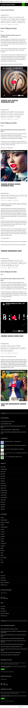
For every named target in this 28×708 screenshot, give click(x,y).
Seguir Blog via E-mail (6, 659)
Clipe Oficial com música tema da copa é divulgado (13, 348)
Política (2, 555)
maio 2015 (3, 478)
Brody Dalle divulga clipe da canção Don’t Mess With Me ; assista (13, 19)
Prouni (19, 250)
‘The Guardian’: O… (18, 441)
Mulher (2, 548)
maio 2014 (3, 506)
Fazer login (3, 577)
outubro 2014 (3, 495)
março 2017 (3, 466)
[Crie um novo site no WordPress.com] (14, 1)
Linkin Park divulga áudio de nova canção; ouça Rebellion (14, 263)
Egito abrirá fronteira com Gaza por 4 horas (9, 628)
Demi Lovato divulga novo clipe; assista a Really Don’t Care (12, 114)
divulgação (14, 100)
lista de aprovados (12, 250)
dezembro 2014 (4, 490)
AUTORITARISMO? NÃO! (6, 423)
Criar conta (3, 575)
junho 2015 (3, 476)
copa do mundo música (14, 403)
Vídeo (12, 102)
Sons (2, 559)
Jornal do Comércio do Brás (8, 4)
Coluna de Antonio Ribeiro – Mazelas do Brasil (10, 429)
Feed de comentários (5, 582)
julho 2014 (3, 502)
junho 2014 (3, 504)
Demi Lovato (4, 184)
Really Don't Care (5, 185)
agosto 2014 (3, 499)
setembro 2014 (4, 497)
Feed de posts (3, 580)
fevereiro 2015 (4, 485)
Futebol (2, 538)
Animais (2, 517)
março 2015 (3, 483)
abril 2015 (3, 480)
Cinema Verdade (4, 527)
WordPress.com (4, 584)
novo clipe (17, 184)
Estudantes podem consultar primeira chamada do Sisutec (12, 638)
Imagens (2, 541)
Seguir (3, 669)
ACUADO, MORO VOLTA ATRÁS (7, 421)
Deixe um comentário (14, 24)
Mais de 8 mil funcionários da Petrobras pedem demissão (12, 644)
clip (7, 403)
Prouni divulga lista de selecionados (14, 196)
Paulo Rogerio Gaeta (8, 445)
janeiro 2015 (3, 488)
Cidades (2, 524)
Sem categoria (3, 557)
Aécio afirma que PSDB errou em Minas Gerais (10, 654)
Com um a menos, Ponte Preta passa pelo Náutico (11, 652)
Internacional (3, 543)
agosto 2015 (3, 471)
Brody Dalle (4, 100)
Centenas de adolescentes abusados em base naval (11, 646)
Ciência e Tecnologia (5, 522)
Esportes (2, 534)
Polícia (2, 552)
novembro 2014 (4, 492)
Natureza (2, 550)
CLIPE (10, 100)
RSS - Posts (3, 597)
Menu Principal (26, 4)
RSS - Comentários (4, 598)
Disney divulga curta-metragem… (17, 449)
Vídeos (2, 562)
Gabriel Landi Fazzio (8, 441)
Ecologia (2, 529)
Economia (3, 531)
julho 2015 (3, 473)
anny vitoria (6, 449)
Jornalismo (3, 545)
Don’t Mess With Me (5, 102)
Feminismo (3, 536)
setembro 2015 (4, 469)
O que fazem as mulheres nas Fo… (15, 456)
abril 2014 (3, 509)
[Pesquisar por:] (14, 413)
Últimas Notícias (5, 15)
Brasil (3, 403)
